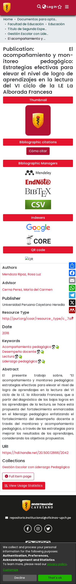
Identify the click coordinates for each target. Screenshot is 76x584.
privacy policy (57, 564)
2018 (5, 333)
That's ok (55, 578)
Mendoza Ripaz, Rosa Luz (21, 274)
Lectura (8, 356)
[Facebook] (28, 528)
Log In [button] (52, 6)
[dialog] (38, 563)
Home (8, 19)
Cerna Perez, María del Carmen (27, 289)
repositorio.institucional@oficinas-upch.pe (40, 518)
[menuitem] (44, 6)
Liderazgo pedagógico (19, 361)
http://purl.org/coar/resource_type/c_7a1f (37, 318)
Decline (19, 578)
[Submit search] (39, 6)
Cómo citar (38, 151)
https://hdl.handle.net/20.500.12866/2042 (35, 452)
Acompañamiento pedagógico (26, 346)
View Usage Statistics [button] (25, 485)
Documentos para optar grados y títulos (37, 19)
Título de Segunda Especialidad (28, 29)
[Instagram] (38, 528)
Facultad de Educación (26, 24)
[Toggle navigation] (67, 7)
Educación (56, 24)
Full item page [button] (19, 476)
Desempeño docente (19, 351)
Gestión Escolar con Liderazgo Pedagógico (28, 33)
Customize (10, 570)
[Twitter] (48, 528)
